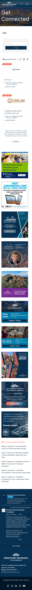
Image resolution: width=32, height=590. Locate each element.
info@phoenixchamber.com (10, 572)
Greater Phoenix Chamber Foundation (15, 511)
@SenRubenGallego (12, 536)
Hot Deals (13, 132)
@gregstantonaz (22, 533)
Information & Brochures (11, 136)
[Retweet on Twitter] (10, 507)
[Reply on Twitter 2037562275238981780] (7, 539)
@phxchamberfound (11, 514)
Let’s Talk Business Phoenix (14, 442)
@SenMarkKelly (11, 533)
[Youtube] (24, 586)
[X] (20, 586)
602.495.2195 (12, 570)
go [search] (16, 47)
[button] (4, 59)
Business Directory (9, 130)
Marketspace (11, 134)
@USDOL (9, 531)
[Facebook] (8, 586)
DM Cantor (8, 80)
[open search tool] (22, 4)
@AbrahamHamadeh (13, 534)
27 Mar (20, 514)
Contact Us (25, 134)
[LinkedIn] (16, 586)
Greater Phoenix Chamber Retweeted (21, 507)
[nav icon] (27, 4)
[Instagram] (12, 586)
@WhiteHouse (17, 531)
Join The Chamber (22, 136)
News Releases (19, 130)
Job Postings (18, 134)
